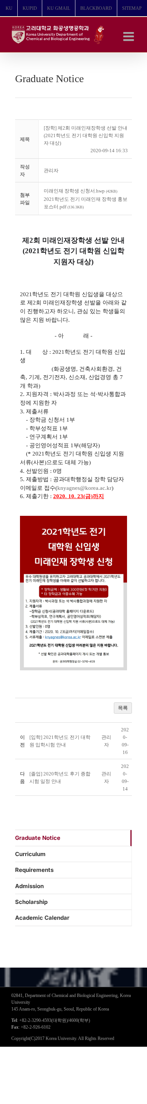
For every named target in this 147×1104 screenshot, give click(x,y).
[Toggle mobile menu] (129, 36)
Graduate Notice (37, 837)
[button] (51, 170)
